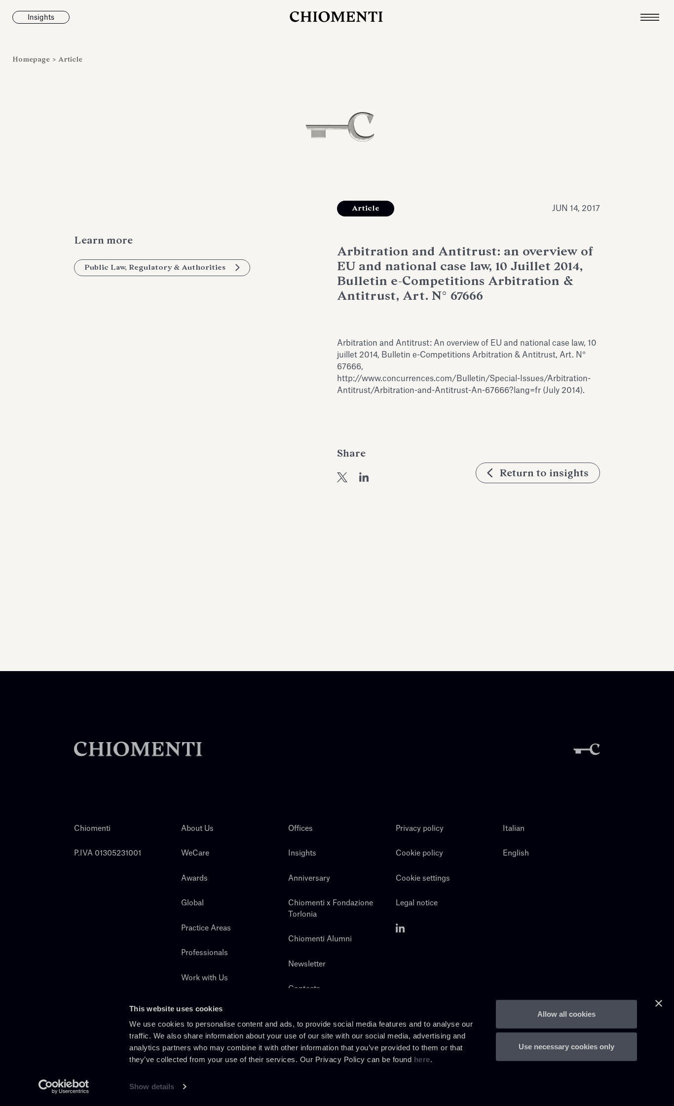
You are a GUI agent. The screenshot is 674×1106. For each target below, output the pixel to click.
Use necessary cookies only (566, 1046)
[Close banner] (658, 1003)
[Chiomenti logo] (138, 749)
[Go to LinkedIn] (400, 928)
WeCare (195, 853)
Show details (151, 1086)
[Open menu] (657, 17)
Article (70, 59)
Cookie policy (419, 853)
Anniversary (309, 878)
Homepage (32, 59)
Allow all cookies (566, 1014)
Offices (300, 828)
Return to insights (544, 473)
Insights (302, 853)
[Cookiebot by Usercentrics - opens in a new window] (64, 1086)
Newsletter (307, 964)
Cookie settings (423, 878)
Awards (194, 878)
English (516, 853)
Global (192, 903)
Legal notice (417, 903)
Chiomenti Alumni (320, 939)
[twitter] (342, 477)
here (422, 1059)
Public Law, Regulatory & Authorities (154, 267)
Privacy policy (420, 828)
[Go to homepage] (337, 17)
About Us (197, 828)
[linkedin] (364, 477)
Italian (513, 828)
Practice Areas (206, 928)
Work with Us (204, 978)
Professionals (204, 953)
